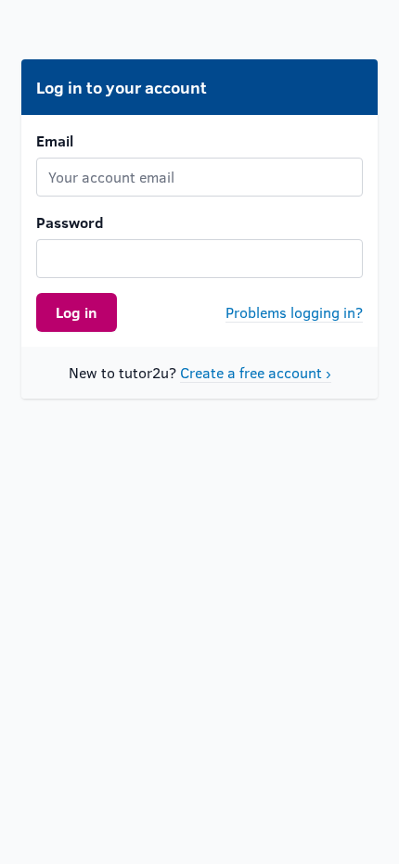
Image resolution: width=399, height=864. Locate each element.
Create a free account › (255, 372)
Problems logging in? (294, 312)
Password (70, 222)
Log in (76, 312)
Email (54, 140)
